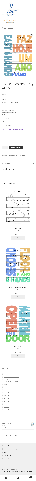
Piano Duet (7, 380)
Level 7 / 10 (6, 407)
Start (5, 28)
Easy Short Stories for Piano (11, 377)
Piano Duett (10, 28)
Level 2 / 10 (6, 393)
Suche (18, 478)
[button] (31, 35)
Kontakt (6, 459)
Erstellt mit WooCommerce (24, 471)
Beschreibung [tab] (6, 163)
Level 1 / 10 (6, 390)
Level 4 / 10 (6, 398)
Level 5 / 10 (6, 401)
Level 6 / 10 (6, 404)
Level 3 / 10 (6, 395)
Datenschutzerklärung (10, 449)
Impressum (7, 455)
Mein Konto (6, 478)
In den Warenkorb (16, 147)
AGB (5, 452)
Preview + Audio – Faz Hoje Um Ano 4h (12, 129)
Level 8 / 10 (6, 410)
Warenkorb (27, 476)
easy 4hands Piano (20, 155)
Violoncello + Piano (9, 387)
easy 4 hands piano (13, 381)
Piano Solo (6, 374)
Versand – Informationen (11, 446)
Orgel (5, 384)
